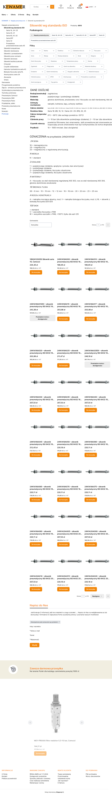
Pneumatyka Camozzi (9, 95)
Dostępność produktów (38, 776)
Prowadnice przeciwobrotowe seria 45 (43, 40)
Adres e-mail (35, 631)
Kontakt (4, 776)
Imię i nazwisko (35, 626)
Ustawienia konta (64, 778)
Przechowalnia (63, 776)
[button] (52, 7)
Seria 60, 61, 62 (12, 35)
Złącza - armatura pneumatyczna (14, 88)
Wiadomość (35, 639)
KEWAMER (5, 21)
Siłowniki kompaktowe (12, 48)
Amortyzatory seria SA (12, 74)
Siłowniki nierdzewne (11, 51)
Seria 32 (9, 41)
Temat (32, 635)
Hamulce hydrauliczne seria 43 (15, 69)
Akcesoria (7, 77)
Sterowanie (6, 82)
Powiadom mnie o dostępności (42, 318)
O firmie (4, 774)
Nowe (4, 108)
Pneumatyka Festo (8, 101)
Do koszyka (36, 272)
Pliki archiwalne (91, 774)
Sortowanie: (34, 221)
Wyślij (34, 645)
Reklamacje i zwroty (37, 783)
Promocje (5, 114)
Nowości (5, 111)
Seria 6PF (9, 38)
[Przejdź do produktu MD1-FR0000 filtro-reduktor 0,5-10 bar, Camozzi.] (56, 714)
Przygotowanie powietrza (11, 85)
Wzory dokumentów (93, 776)
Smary (6, 80)
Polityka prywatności (9, 778)
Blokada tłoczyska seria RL (13, 72)
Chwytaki (7, 64)
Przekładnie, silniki (8, 103)
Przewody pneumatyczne (11, 106)
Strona (94, 225)
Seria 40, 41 (10, 33)
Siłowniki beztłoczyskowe (13, 61)
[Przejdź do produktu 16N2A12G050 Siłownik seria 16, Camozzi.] (42, 244)
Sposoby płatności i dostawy (40, 778)
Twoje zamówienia (64, 774)
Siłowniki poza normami (12, 56)
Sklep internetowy (53, 792)
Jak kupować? (63, 781)
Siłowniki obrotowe (10, 59)
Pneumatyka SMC (8, 98)
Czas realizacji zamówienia (39, 781)
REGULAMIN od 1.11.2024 (39, 774)
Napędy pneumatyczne (18, 21)
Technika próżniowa (9, 93)
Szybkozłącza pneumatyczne (12, 90)
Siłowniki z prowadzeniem (13, 53)
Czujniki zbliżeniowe (11, 67)
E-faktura (61, 783)
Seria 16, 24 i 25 (12, 30)
